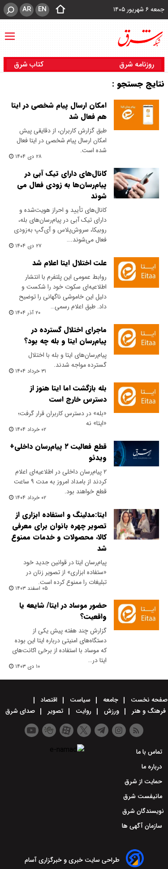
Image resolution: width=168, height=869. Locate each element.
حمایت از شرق (144, 781)
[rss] (136, 730)
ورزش (111, 711)
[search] (11, 10)
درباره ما (153, 767)
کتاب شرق (30, 64)
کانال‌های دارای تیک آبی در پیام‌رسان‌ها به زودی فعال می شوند (62, 185)
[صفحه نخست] (58, 10)
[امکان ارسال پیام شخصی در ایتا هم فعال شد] (136, 115)
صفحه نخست (148, 700)
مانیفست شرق (143, 796)
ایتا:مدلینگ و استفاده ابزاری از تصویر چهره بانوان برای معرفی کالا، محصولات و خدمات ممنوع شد (59, 531)
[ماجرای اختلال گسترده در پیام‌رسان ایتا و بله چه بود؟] (136, 339)
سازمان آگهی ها (143, 826)
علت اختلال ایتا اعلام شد (69, 262)
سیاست (80, 700)
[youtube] (32, 730)
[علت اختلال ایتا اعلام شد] (136, 272)
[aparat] (66, 730)
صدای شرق (21, 711)
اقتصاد (49, 700)
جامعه (110, 700)
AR (26, 9)
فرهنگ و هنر (149, 711)
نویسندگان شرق (143, 811)
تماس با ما (150, 752)
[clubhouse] (49, 730)
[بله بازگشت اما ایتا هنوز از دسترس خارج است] (136, 397)
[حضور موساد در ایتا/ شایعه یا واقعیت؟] (136, 615)
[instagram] (119, 730)
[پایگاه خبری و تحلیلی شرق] (139, 38)
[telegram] (101, 730)
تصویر (55, 711)
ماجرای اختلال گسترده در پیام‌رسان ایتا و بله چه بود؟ (65, 335)
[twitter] (84, 730)
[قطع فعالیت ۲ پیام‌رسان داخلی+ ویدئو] (136, 453)
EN (42, 9)
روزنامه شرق (136, 64)
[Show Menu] (10, 31)
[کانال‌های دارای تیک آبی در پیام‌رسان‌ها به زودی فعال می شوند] (136, 183)
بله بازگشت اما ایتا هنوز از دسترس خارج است (68, 393)
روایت (83, 711)
